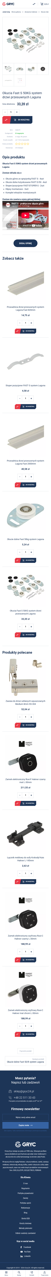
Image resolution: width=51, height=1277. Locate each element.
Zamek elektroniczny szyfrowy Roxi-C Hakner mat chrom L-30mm (25, 1011)
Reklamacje (25, 1208)
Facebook (27, 1247)
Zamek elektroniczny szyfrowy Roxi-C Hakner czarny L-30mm (25, 937)
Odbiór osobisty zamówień (25, 1233)
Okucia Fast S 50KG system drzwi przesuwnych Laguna (25, 612)
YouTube (27, 1252)
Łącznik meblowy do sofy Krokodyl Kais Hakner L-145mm (25, 859)
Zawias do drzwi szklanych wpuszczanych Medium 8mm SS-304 (25, 702)
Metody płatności (25, 1228)
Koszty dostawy (25, 1223)
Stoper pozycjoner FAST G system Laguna (25, 385)
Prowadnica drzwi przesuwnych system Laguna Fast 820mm (25, 308)
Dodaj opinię (25, 243)
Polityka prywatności (25, 1193)
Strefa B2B (25, 1218)
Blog (25, 1213)
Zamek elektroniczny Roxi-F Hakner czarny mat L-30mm (25, 780)
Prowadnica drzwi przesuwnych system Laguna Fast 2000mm (25, 462)
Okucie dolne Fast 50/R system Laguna (25, 1061)
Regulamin (25, 1188)
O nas (25, 1183)
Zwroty (25, 1198)
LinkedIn (27, 1256)
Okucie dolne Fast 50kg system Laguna (25, 539)
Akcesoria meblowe (31, 12)
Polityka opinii (25, 1203)
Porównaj (6, 120)
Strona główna (16, 12)
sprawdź (26, 140)
